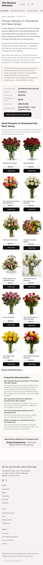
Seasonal (5, 503)
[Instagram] (3, 480)
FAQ (3, 516)
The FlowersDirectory (9, 4)
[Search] (28, 4)
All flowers (5, 489)
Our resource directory (10, 537)
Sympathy (5, 496)
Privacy (4, 544)
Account (22, 4)
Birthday (5, 499)
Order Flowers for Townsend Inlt (17, 114)
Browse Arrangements (16, 442)
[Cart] (32, 4)
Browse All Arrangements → (12, 370)
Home (4, 16)
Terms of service (7, 540)
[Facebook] (6, 480)
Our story (5, 533)
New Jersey (11, 16)
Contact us (6, 523)
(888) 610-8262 (23, 104)
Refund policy (7, 520)
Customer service (8, 513)
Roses (4, 493)
